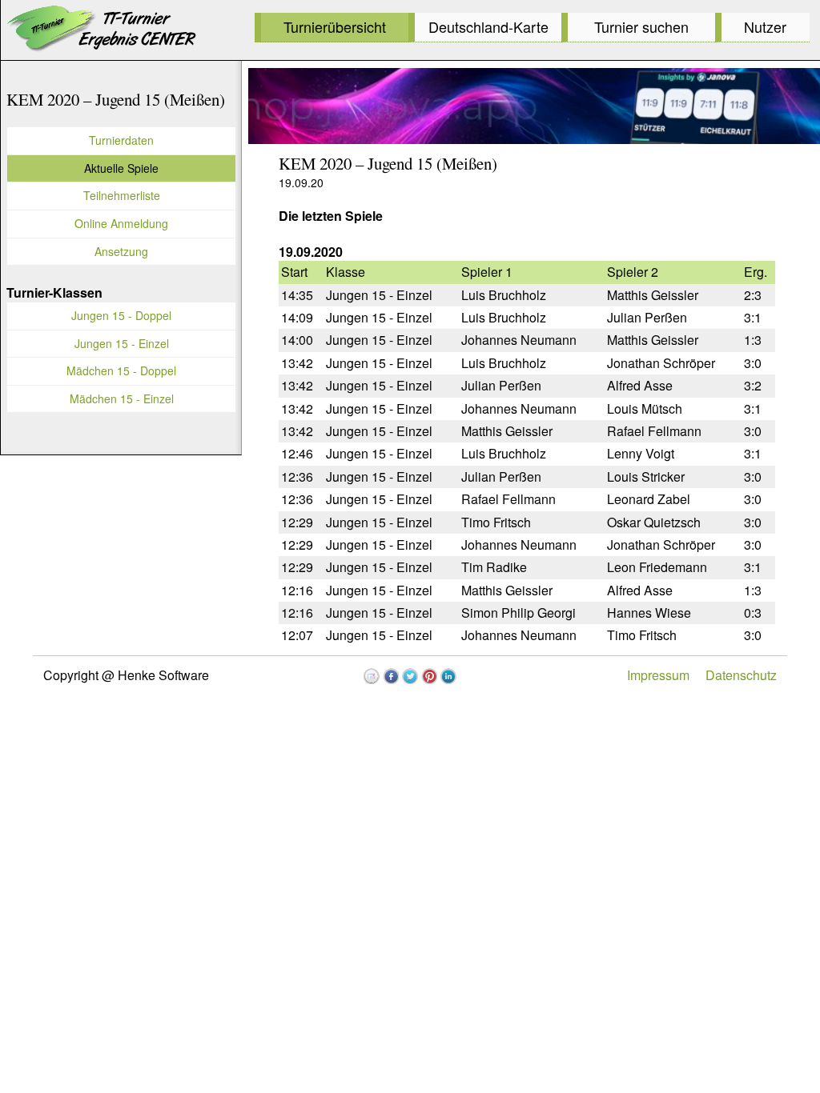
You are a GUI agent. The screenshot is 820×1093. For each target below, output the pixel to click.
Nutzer (765, 26)
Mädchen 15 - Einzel (122, 398)
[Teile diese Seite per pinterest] (429, 676)
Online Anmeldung (121, 223)
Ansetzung (121, 251)
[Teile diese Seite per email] (372, 676)
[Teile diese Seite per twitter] (410, 676)
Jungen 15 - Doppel (121, 315)
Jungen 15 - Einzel (121, 343)
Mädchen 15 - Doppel (121, 370)
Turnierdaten (121, 140)
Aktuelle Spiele (121, 168)
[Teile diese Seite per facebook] (391, 676)
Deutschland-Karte (488, 26)
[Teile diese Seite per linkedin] (448, 676)
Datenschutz (741, 675)
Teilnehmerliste (121, 195)
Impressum (658, 675)
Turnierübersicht (334, 26)
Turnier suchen (641, 26)
